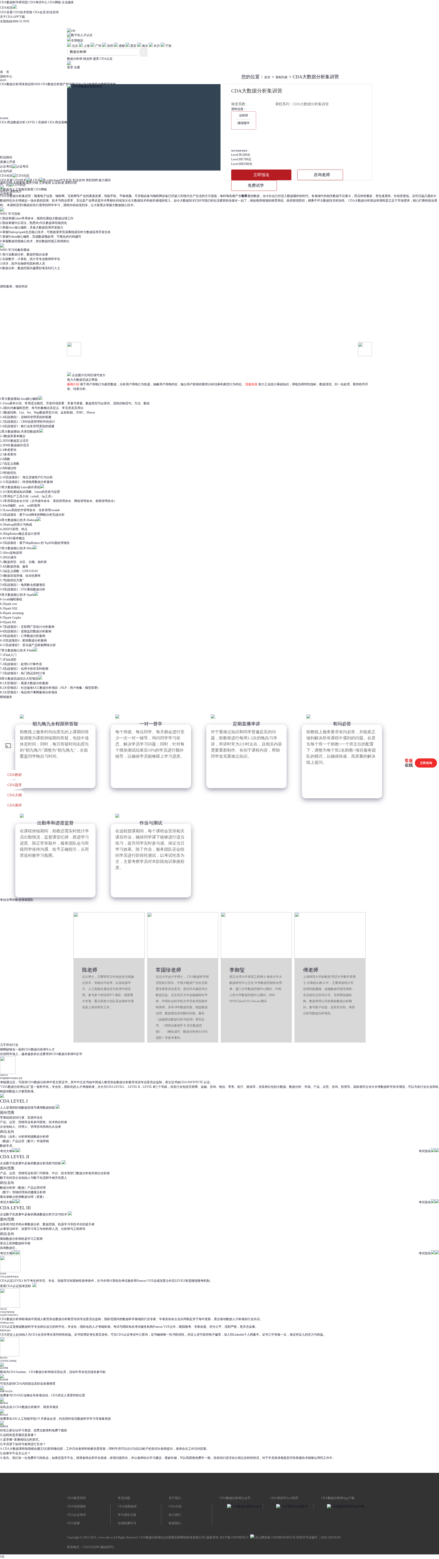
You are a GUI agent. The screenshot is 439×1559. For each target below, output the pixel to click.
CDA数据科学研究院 (14, 2)
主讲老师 (45, 183)
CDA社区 (6, 7)
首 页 (4, 72)
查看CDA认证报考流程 (16, 1286)
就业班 (87, 58)
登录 (70, 67)
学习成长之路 (127, 1515)
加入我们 (175, 1515)
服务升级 (32, 183)
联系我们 (175, 1523)
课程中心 (6, 76)
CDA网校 (54, 2)
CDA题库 (14, 785)
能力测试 (105, 180)
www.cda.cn (105, 1537)
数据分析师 (74, 58)
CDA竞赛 (6, 12)
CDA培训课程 (76, 1506)
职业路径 (6, 157)
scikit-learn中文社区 (59, 180)
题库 (96, 58)
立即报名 (261, 175)
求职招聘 (92, 180)
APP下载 (19, 17)
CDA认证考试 (76, 1515)
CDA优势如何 (127, 1506)
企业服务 (68, 2)
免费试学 (256, 185)
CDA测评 (14, 805)
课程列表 (281, 77)
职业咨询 (52, 12)
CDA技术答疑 (22, 12)
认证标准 (58, 183)
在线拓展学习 (127, 1523)
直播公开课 (7, 162)
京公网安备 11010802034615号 (274, 1537)
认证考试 (6, 166)
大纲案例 (19, 183)
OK (2, 1556)
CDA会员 (39, 12)
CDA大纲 (14, 795)
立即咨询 (426, 763)
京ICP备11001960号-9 (234, 1537)
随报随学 (244, 119)
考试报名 (425, 1151)
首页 (267, 77)
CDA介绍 (175, 1506)
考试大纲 (6, 1151)
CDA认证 (106, 58)
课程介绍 (6, 183)
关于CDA (6, 17)
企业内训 (6, 171)
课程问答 (71, 183)
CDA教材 (14, 775)
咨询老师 (322, 175)
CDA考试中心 (38, 2)
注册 (77, 67)
